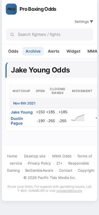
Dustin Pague (17, 120)
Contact (65, 170)
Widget (73, 51)
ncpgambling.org (69, 191)
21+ (59, 163)
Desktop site (35, 156)
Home (12, 156)
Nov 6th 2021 (24, 103)
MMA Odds (62, 156)
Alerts (53, 51)
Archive (33, 51)
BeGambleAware (39, 170)
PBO (11, 9)
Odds (13, 51)
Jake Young (22, 112)
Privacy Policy (39, 163)
